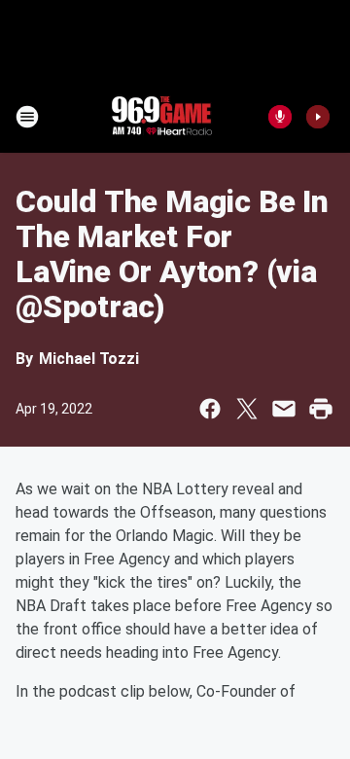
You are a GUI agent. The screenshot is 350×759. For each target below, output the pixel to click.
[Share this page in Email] (284, 408)
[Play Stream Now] (318, 116)
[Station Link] (161, 117)
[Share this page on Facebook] (210, 408)
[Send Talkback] (280, 116)
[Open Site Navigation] (27, 116)
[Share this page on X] (247, 408)
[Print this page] (320, 408)
